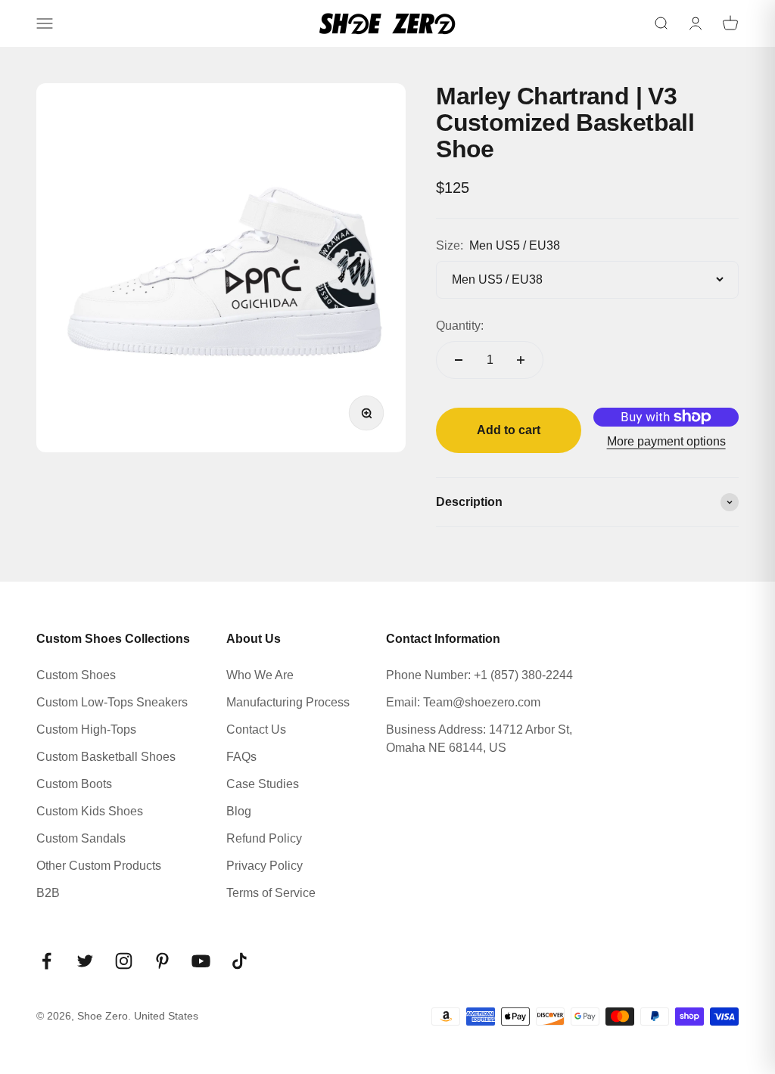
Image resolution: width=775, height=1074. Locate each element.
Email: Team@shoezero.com (463, 702)
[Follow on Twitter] (85, 961)
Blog (238, 811)
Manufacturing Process (288, 702)
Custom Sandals (81, 838)
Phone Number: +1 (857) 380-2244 (479, 675)
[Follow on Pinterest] (162, 961)
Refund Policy (264, 838)
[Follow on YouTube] (201, 961)
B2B (48, 892)
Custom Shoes (76, 675)
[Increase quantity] (521, 360)
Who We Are (260, 675)
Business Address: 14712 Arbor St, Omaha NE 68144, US (479, 738)
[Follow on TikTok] (239, 961)
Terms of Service (271, 892)
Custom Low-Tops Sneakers (112, 702)
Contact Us (256, 729)
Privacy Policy (264, 865)
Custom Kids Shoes (89, 811)
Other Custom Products (98, 865)
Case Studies (262, 784)
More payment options (666, 441)
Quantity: (460, 325)
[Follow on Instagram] (124, 961)
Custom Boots (74, 784)
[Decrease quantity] (459, 360)
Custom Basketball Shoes (106, 756)
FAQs (241, 756)
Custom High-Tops (86, 729)
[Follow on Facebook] (46, 961)
